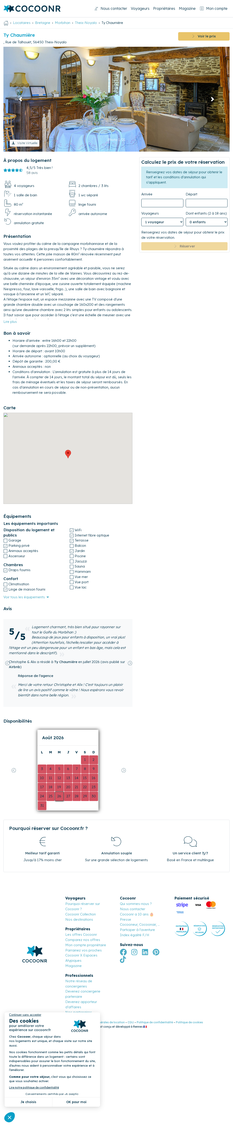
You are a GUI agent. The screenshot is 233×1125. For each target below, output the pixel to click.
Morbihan (62, 23)
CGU (131, 1022)
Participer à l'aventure (137, 930)
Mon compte (217, 8)
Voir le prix (205, 36)
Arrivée (146, 194)
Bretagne (42, 23)
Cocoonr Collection (80, 914)
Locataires (21, 23)
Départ (191, 194)
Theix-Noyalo (86, 23)
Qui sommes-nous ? (136, 904)
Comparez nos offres (82, 940)
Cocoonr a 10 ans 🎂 (137, 914)
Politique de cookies (189, 1022)
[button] (20, 99)
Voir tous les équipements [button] (24, 597)
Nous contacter (114, 8)
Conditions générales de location (103, 1022)
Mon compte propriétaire (85, 945)
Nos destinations (79, 919)
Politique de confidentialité (155, 1022)
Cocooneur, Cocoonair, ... (140, 924)
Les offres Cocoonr (81, 934)
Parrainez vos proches (83, 950)
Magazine (187, 8)
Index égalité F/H (134, 935)
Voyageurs (140, 8)
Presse (125, 919)
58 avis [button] (32, 173)
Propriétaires (164, 8)
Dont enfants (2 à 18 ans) (206, 213)
